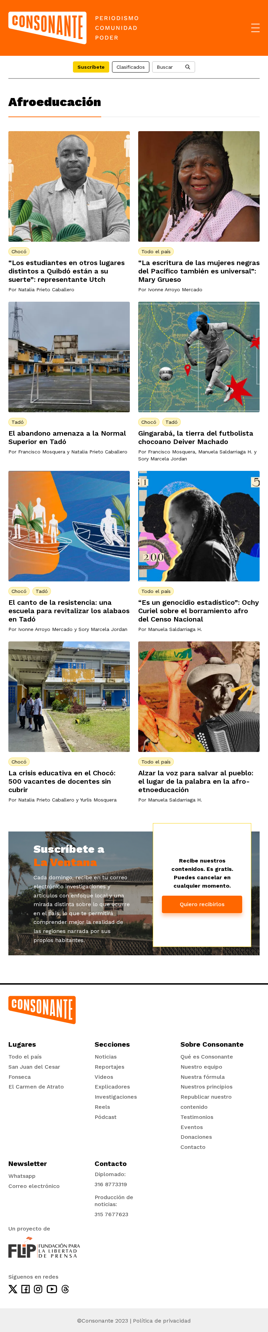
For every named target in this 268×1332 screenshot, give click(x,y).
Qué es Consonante (206, 1056)
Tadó (18, 422)
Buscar (165, 67)
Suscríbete (91, 67)
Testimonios (196, 1117)
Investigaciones (116, 1096)
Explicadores (112, 1086)
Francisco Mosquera (41, 451)
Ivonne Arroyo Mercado (175, 289)
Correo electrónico (34, 1186)
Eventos (191, 1127)
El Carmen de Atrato (36, 1086)
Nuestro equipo (201, 1066)
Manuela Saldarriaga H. (225, 451)
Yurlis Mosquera (98, 800)
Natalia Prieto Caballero (46, 289)
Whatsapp (22, 1176)
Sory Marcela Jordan (162, 458)
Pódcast (106, 1117)
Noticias (106, 1056)
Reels (102, 1107)
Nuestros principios (206, 1086)
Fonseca (19, 1077)
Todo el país (156, 251)
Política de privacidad (162, 1320)
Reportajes (109, 1066)
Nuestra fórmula (202, 1077)
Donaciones (196, 1137)
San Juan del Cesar (34, 1066)
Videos (104, 1077)
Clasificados (131, 67)
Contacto (193, 1147)
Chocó (19, 251)
